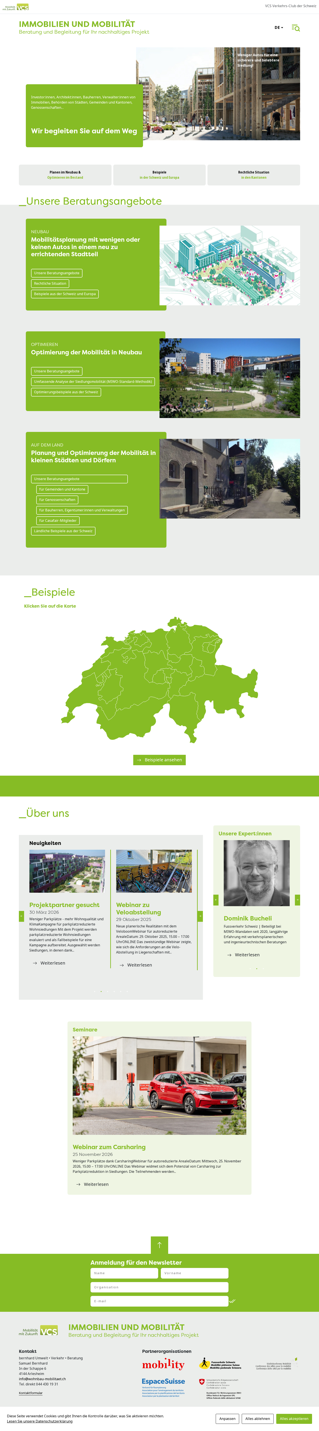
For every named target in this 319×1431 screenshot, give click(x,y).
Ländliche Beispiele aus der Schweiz (63, 531)
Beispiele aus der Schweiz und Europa (65, 293)
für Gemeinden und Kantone (62, 489)
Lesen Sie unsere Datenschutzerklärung (39, 1421)
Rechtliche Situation (50, 283)
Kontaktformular (31, 1393)
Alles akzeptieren (294, 1418)
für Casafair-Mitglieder (58, 520)
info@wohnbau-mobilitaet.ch (42, 1378)
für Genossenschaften (57, 499)
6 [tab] (127, 991)
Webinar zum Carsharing (109, 1147)
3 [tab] (107, 991)
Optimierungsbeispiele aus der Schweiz (66, 392)
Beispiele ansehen (163, 760)
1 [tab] (94, 991)
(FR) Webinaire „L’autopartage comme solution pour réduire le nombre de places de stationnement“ (151, 871)
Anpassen (227, 1418)
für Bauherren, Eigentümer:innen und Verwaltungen (82, 510)
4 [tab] (114, 991)
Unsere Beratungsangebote (56, 273)
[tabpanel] (67, 916)
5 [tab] (120, 991)
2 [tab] (101, 991)
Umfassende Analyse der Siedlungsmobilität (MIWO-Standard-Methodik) (93, 381)
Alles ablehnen (257, 1418)
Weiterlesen (53, 978)
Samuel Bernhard (249, 918)
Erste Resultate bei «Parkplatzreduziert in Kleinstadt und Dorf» (63, 912)
